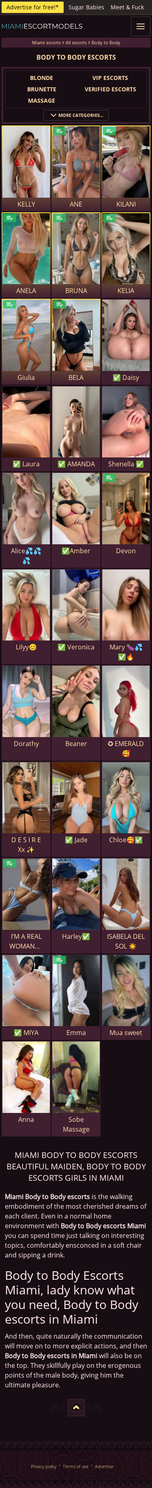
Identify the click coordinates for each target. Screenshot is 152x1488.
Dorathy (26, 743)
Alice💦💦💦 (26, 555)
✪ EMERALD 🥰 (126, 748)
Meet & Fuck (127, 7)
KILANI (126, 204)
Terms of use (75, 1466)
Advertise (104, 1466)
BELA (76, 377)
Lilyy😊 (26, 647)
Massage (41, 100)
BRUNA (76, 290)
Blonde (41, 78)
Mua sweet (125, 1032)
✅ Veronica (76, 647)
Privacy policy (43, 1466)
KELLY (26, 204)
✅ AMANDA (76, 463)
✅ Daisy (126, 377)
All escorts (76, 42)
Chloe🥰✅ (126, 839)
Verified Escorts (110, 89)
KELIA (126, 290)
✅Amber (76, 550)
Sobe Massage (76, 1124)
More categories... (80, 115)
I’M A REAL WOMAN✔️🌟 (26, 941)
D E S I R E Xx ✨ (26, 844)
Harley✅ (76, 936)
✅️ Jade (76, 839)
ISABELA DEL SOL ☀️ (126, 941)
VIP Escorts (110, 78)
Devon (126, 550)
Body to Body (106, 42)
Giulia (26, 377)
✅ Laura (26, 463)
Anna (26, 1119)
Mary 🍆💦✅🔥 (126, 652)
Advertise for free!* (32, 7)
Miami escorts (46, 42)
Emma (76, 1032)
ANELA (26, 290)
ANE (76, 204)
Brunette (41, 89)
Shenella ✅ (126, 463)
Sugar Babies (86, 7)
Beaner (76, 743)
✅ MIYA (26, 1032)
